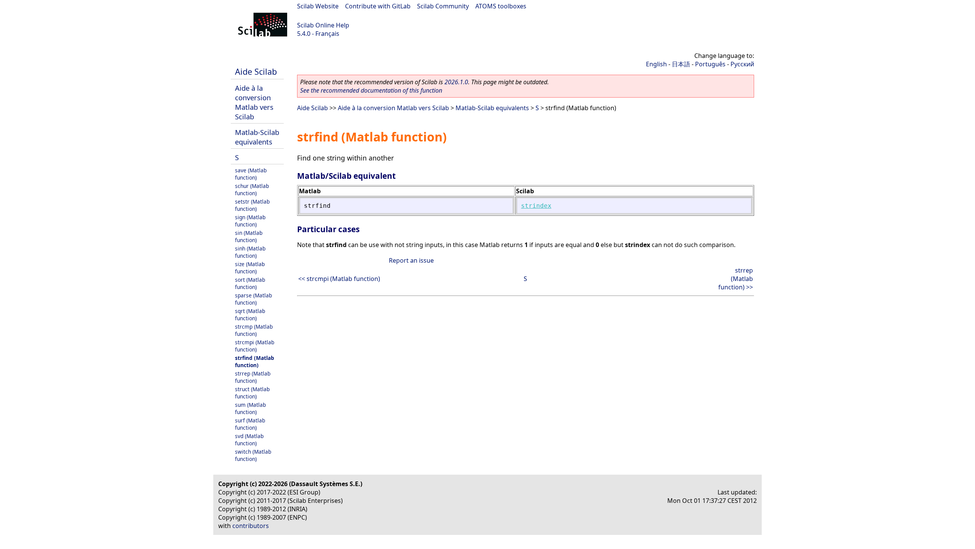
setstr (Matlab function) (252, 205)
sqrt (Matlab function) (250, 314)
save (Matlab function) (251, 174)
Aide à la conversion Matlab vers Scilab (254, 102)
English (656, 64)
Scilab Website (318, 6)
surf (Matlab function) (250, 424)
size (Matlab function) (250, 267)
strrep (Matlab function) (252, 377)
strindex (536, 205)
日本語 (681, 64)
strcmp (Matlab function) (254, 330)
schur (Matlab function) (252, 189)
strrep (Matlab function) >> (735, 278)
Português (710, 64)
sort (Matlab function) (250, 283)
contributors (250, 526)
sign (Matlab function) (250, 221)
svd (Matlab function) (249, 439)
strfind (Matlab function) (254, 361)
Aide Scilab (256, 71)
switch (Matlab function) (253, 455)
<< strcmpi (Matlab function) (339, 278)
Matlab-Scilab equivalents (257, 136)
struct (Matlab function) (252, 392)
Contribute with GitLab (378, 6)
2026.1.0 (456, 82)
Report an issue (411, 260)
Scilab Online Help (323, 25)
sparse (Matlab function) (253, 299)
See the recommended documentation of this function (371, 90)
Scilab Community (443, 6)
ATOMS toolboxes (500, 6)
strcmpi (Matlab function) (254, 346)
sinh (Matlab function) (250, 252)
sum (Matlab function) (250, 408)
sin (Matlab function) (248, 236)
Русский (742, 64)
